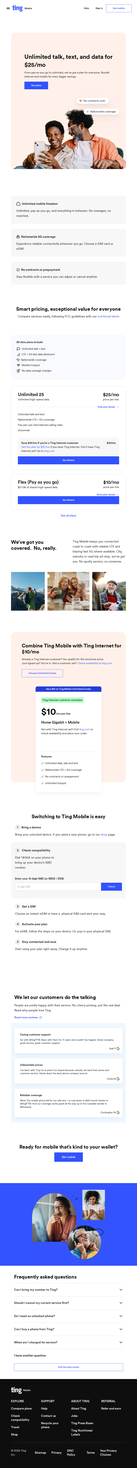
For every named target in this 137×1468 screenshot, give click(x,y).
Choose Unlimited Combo (42, 673)
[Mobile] (16, 1390)
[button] (8, 8)
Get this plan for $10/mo (35, 447)
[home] (17, 8)
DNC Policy (71, 1452)
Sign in (99, 8)
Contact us (48, 1415)
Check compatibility (20, 1417)
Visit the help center (68, 1367)
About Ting (78, 1408)
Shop (14, 1434)
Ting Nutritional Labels (82, 1432)
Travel (15, 1427)
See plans (36, 85)
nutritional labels (108, 316)
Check (111, 887)
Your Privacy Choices (108, 1452)
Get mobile (119, 8)
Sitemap (40, 1452)
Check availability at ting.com (94, 663)
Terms (91, 1452)
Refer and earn (111, 1408)
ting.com (49, 451)
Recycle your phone (50, 1425)
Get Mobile (68, 460)
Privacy (56, 1452)
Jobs (74, 1415)
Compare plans (21, 1408)
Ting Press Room (82, 1423)
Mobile (28, 8)
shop (104, 834)
